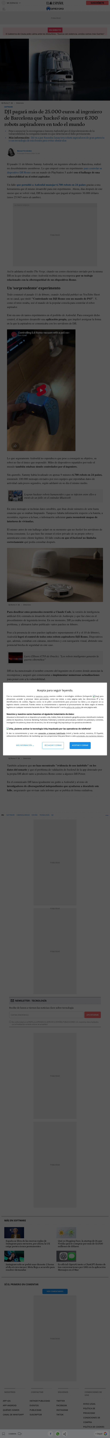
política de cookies (73, 707)
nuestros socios (42, 696)
